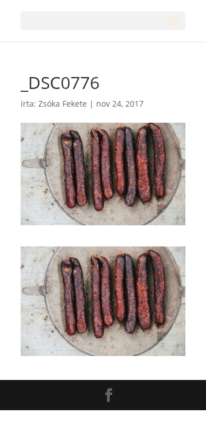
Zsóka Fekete (62, 103)
